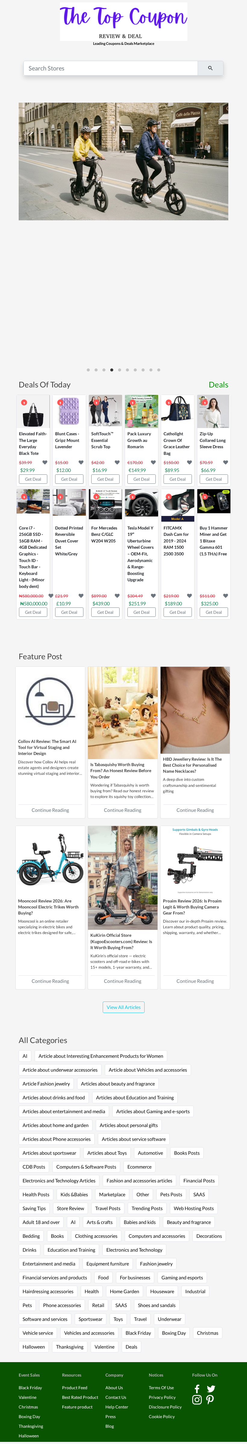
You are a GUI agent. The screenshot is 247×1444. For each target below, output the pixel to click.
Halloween (34, 1346)
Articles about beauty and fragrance (118, 1083)
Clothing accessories (96, 1236)
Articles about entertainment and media (64, 1111)
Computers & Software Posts (86, 1166)
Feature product (77, 1406)
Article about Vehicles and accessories (148, 1070)
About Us (114, 1387)
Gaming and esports (182, 1277)
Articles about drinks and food (54, 1097)
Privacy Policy (162, 1397)
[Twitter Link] (211, 1388)
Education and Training (71, 1250)
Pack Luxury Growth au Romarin (139, 440)
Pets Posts (171, 1194)
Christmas (207, 1333)
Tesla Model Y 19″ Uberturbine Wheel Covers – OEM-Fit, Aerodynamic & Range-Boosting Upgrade (140, 553)
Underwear (169, 1319)
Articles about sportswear (49, 1153)
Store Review (70, 1208)
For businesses (135, 1277)
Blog (109, 1426)
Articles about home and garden (56, 1125)
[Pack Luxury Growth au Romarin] (141, 411)
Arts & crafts (100, 1222)
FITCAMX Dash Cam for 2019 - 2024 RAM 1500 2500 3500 (176, 540)
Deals (218, 384)
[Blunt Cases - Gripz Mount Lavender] (69, 411)
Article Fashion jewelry (46, 1083)
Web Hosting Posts (194, 1208)
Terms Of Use (161, 1387)
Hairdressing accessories (48, 1291)
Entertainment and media (49, 1263)
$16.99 (99, 470)
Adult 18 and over (41, 1222)
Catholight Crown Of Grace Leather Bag (177, 443)
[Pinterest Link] (210, 1399)
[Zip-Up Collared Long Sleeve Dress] (213, 411)
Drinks (29, 1250)
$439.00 (101, 603)
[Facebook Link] (197, 1388)
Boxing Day (174, 1333)
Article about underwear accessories (60, 1070)
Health (92, 1291)
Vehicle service (38, 1333)
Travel (140, 1319)
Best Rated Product (80, 1397)
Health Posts (36, 1194)
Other (142, 1194)
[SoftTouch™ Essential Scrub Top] (105, 411)
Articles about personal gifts (129, 1125)
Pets (27, 1305)
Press (110, 1416)
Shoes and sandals (157, 1305)
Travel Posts (107, 1208)
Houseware (162, 1291)
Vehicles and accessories (89, 1333)
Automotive (150, 1153)
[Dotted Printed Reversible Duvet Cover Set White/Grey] (69, 505)
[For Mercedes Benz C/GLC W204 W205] (105, 505)
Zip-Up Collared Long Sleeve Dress (213, 440)
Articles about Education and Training (135, 1097)
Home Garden (124, 1291)
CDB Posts (34, 1166)
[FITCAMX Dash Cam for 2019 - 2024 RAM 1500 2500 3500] (177, 505)
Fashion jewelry (156, 1263)
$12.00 (63, 470)
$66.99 (208, 470)
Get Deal (33, 479)
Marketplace (112, 1194)
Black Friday (138, 1333)
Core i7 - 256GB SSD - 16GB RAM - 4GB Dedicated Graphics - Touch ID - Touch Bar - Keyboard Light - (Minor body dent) (33, 557)
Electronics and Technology (134, 1250)
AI (25, 1056)
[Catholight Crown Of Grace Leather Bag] (177, 411)
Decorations (209, 1236)
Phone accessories (62, 1305)
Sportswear (90, 1319)
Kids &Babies (74, 1194)
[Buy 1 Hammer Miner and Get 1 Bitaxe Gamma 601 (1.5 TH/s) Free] (213, 505)
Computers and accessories (157, 1236)
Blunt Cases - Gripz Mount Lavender (67, 440)
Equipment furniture (107, 1263)
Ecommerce (139, 1166)
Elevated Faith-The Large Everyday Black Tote (33, 443)
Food (103, 1277)
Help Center (116, 1406)
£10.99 (63, 603)
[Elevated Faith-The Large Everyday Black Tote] (33, 411)
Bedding (31, 1236)
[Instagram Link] (197, 1399)
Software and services (45, 1319)
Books (57, 1236)
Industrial (195, 1291)
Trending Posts (147, 1208)
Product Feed (74, 1387)
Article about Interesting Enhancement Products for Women (101, 1056)
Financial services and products (55, 1277)
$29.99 (27, 470)
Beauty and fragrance (189, 1222)
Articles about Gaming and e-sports (153, 1111)
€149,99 (137, 470)
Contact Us (115, 1397)
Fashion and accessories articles (139, 1180)
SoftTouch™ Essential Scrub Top (102, 440)
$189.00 (173, 603)
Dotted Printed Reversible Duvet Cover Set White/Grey (69, 540)
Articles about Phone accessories (57, 1139)
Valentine (104, 1346)
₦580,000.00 (33, 603)
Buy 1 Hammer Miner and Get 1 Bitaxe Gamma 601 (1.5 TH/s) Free (214, 540)
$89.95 (172, 470)
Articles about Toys (107, 1153)
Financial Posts (199, 1180)
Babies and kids (140, 1222)
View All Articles (124, 1007)
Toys (118, 1319)
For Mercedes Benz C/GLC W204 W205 (104, 534)
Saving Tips (34, 1208)
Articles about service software (134, 1139)
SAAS (199, 1194)
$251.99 (137, 603)
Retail (98, 1305)
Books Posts (187, 1153)
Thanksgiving (69, 1346)
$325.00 (209, 603)
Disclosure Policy (165, 1406)
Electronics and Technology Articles (59, 1180)
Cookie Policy (162, 1416)
